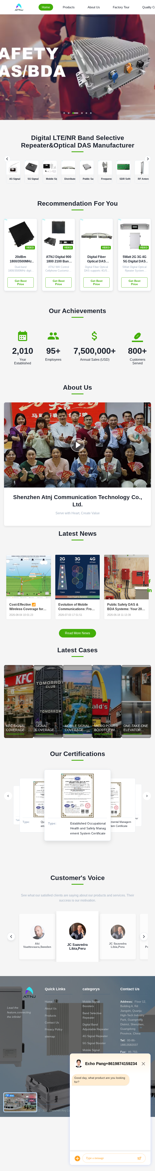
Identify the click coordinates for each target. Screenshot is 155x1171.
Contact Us (52, 1022)
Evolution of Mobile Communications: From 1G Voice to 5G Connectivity (76, 607)
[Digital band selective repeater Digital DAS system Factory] (77, 445)
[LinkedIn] (149, 590)
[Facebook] (149, 581)
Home (46, 7)
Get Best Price (21, 282)
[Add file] (77, 1158)
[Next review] (144, 937)
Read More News (77, 633)
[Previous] (7, 159)
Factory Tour (121, 7)
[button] (6, 67)
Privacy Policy (53, 1029)
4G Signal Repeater (95, 1036)
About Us (94, 7)
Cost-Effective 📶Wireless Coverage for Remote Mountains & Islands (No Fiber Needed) (26, 607)
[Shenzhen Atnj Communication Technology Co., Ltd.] (19, 7)
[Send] (139, 1158)
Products (69, 7)
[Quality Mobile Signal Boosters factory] (77, 119)
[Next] (148, 159)
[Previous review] (11, 937)
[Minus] (143, 1063)
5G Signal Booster (94, 1043)
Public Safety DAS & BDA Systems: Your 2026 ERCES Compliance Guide (126, 607)
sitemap (50, 1036)
